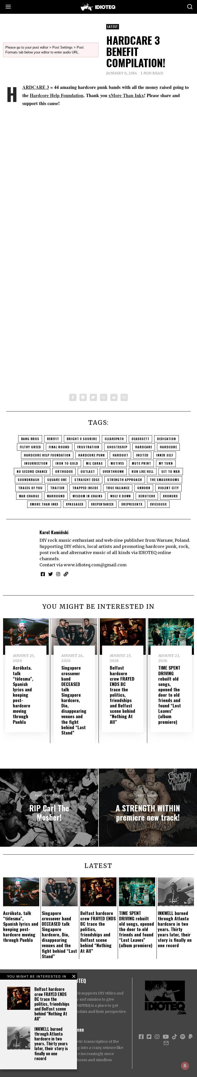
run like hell (143, 471)
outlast (88, 471)
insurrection (36, 463)
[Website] (66, 574)
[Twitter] (93, 397)
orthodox (64, 471)
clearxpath (114, 439)
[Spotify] (182, 1037)
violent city (168, 488)
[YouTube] (165, 1037)
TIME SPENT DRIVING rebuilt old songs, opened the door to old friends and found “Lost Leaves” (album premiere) (169, 694)
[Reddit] (113, 397)
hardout (120, 455)
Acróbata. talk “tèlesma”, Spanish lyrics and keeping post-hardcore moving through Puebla (23, 694)
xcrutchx (147, 496)
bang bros (30, 439)
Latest (112, 27)
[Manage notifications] (185, 1066)
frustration (88, 447)
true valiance (118, 488)
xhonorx (170, 496)
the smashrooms (164, 479)
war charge (29, 496)
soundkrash (29, 479)
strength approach (124, 479)
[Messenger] (83, 397)
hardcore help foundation (47, 455)
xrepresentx (131, 504)
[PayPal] (190, 1037)
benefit (53, 439)
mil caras (94, 463)
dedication (166, 439)
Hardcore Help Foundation (56, 95)
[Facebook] (72, 397)
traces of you (30, 488)
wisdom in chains (88, 496)
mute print (141, 463)
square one (57, 479)
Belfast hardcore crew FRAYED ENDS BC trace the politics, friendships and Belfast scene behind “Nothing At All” (52, 1004)
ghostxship (117, 447)
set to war (170, 471)
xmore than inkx (44, 504)
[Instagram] (58, 574)
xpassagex (74, 504)
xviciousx (158, 504)
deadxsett (140, 439)
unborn (143, 488)
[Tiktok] (174, 1037)
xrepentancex (102, 504)
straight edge (87, 479)
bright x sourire (82, 439)
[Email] (124, 397)
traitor (57, 488)
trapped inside (85, 488)
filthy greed (30, 447)
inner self (164, 455)
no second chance (32, 471)
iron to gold (66, 463)
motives (117, 463)
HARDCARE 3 (35, 87)
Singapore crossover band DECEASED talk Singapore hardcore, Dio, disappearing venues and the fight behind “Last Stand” (73, 700)
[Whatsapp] (103, 397)
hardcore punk (91, 455)
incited (142, 455)
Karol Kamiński (54, 532)
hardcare (143, 447)
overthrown (113, 471)
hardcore (168, 447)
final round (59, 447)
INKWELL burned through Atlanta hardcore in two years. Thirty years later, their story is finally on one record (51, 1043)
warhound (56, 496)
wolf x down (120, 496)
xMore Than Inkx (126, 95)
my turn (166, 463)
